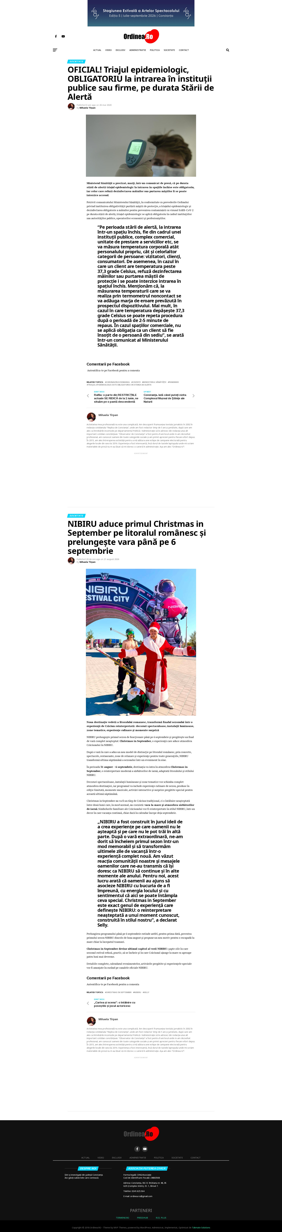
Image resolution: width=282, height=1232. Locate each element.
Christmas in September (118, 992)
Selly (146, 992)
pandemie (174, 382)
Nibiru (137, 992)
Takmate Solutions (201, 1227)
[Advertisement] (141, 475)
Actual (97, 50)
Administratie (137, 50)
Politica (155, 50)
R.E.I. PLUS (161, 1217)
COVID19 (136, 382)
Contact (184, 50)
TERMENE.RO (122, 1217)
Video (108, 50)
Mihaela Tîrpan (87, 107)
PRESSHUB (142, 1217)
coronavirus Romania (118, 382)
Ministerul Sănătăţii (154, 382)
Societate (169, 50)
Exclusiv (120, 50)
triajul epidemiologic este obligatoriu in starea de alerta (119, 385)
